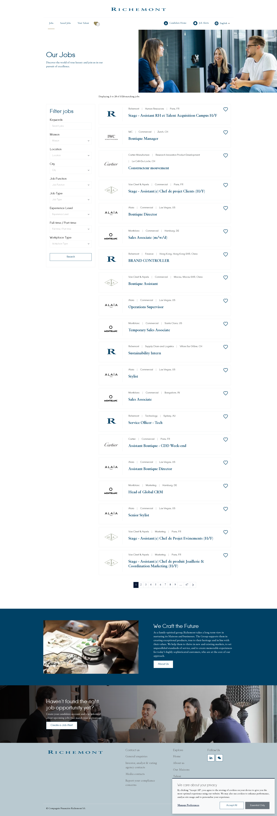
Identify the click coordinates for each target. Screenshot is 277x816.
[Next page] (193, 585)
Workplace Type (61, 237)
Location (55, 149)
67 (187, 585)
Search (71, 257)
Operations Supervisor (146, 307)
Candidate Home (178, 23)
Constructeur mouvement (148, 168)
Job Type (56, 193)
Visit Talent (84, 23)
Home (177, 756)
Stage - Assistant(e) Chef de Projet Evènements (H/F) (170, 539)
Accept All (231, 805)
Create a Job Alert (62, 725)
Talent (177, 776)
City (52, 164)
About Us (163, 664)
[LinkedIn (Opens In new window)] (210, 757)
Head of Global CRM (145, 492)
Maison (54, 134)
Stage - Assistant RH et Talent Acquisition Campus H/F (172, 116)
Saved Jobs (65, 23)
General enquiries (136, 756)
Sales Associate (140, 400)
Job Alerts (204, 23)
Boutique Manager (143, 139)
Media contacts (135, 774)
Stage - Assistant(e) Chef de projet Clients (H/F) (166, 191)
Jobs (51, 23)
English (223, 23)
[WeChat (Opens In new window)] (219, 757)
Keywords (56, 120)
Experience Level (61, 208)
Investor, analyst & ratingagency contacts (141, 765)
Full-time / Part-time (63, 223)
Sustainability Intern (144, 353)
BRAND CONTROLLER (148, 261)
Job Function (58, 178)
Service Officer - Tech (145, 423)
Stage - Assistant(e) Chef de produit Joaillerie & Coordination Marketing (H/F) (166, 564)
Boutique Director (142, 215)
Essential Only (257, 805)
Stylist (133, 377)
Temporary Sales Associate (149, 330)
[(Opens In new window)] (138, 9)
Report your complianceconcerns (140, 783)
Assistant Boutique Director (150, 469)
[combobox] (70, 141)
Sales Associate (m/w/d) (147, 238)
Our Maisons (181, 769)
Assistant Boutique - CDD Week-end (157, 446)
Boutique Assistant (143, 284)
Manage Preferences (188, 805)
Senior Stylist (138, 515)
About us (178, 763)
